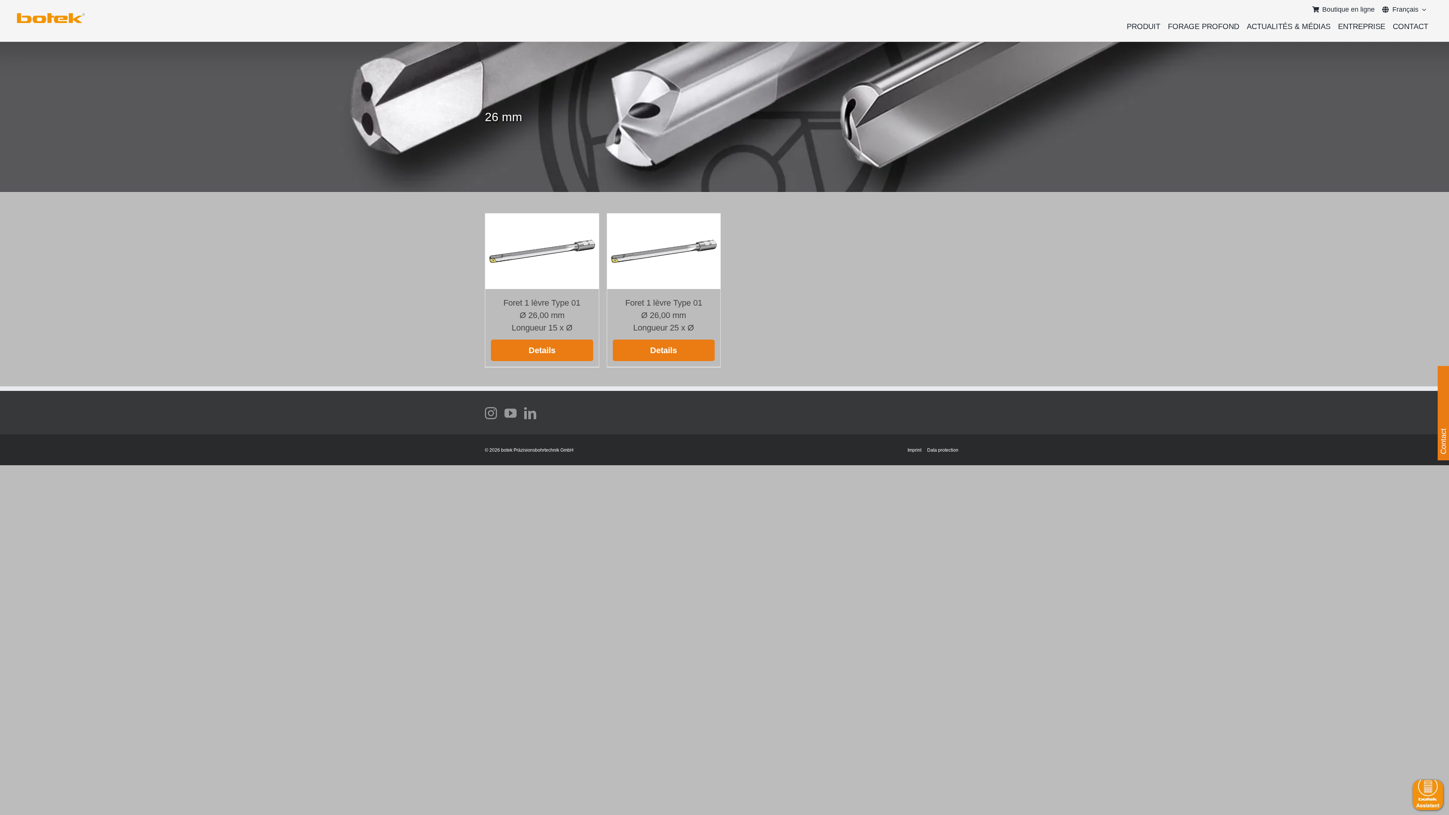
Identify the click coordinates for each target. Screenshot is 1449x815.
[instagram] (491, 413)
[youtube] (511, 413)
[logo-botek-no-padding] (51, 16)
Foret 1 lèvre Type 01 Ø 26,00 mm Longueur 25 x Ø (663, 315)
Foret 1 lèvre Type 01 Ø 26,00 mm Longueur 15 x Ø (541, 315)
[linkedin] (530, 413)
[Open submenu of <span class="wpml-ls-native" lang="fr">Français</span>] (1422, 9)
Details (542, 350)
